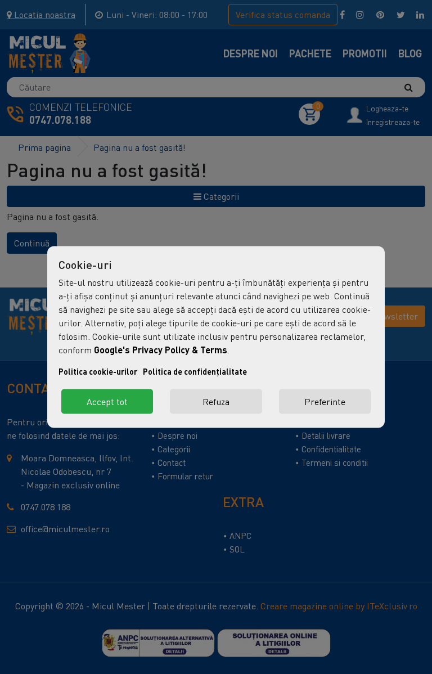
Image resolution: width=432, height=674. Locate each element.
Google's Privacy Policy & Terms (160, 349)
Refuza (216, 401)
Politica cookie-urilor (97, 371)
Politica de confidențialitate (195, 371)
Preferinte (324, 401)
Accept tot (107, 401)
